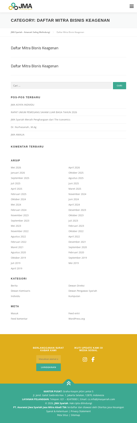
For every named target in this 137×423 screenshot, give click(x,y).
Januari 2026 (18, 172)
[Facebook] (93, 359)
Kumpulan (74, 296)
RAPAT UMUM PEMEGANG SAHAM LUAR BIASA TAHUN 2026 (44, 112)
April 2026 (74, 167)
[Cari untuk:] (61, 85)
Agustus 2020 (18, 252)
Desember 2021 (77, 241)
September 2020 (77, 247)
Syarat (49, 411)
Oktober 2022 (76, 231)
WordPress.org (76, 318)
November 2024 (77, 194)
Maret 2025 (74, 188)
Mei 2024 (16, 204)
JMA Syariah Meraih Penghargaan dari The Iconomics (40, 119)
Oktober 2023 (76, 215)
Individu (15, 296)
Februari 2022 (18, 241)
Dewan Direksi (76, 285)
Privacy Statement (81, 411)
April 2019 (16, 268)
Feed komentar (19, 318)
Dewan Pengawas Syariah (82, 290)
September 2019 (77, 257)
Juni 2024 (73, 199)
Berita (14, 285)
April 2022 (74, 236)
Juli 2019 (15, 263)
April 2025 (16, 188)
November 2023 (20, 215)
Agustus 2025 (76, 178)
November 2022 (20, 231)
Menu (131, 6)
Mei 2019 (73, 263)
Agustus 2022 (18, 236)
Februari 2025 (18, 194)
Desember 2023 (77, 210)
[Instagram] (85, 359)
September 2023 (20, 220)
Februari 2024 (18, 210)
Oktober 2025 (76, 172)
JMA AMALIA (17, 134)
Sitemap (75, 415)
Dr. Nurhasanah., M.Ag (23, 127)
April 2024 (74, 204)
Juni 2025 (73, 183)
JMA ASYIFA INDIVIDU (22, 104)
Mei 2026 (16, 167)
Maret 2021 (17, 247)
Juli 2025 (15, 183)
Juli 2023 (73, 220)
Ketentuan (62, 411)
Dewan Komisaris (20, 290)
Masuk (14, 313)
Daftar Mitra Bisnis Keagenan (34, 47)
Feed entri (74, 313)
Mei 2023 (16, 225)
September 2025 (20, 178)
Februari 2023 (76, 225)
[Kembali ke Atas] (69, 383)
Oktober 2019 (18, 257)
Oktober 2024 (18, 199)
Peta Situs (62, 415)
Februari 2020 (76, 252)
